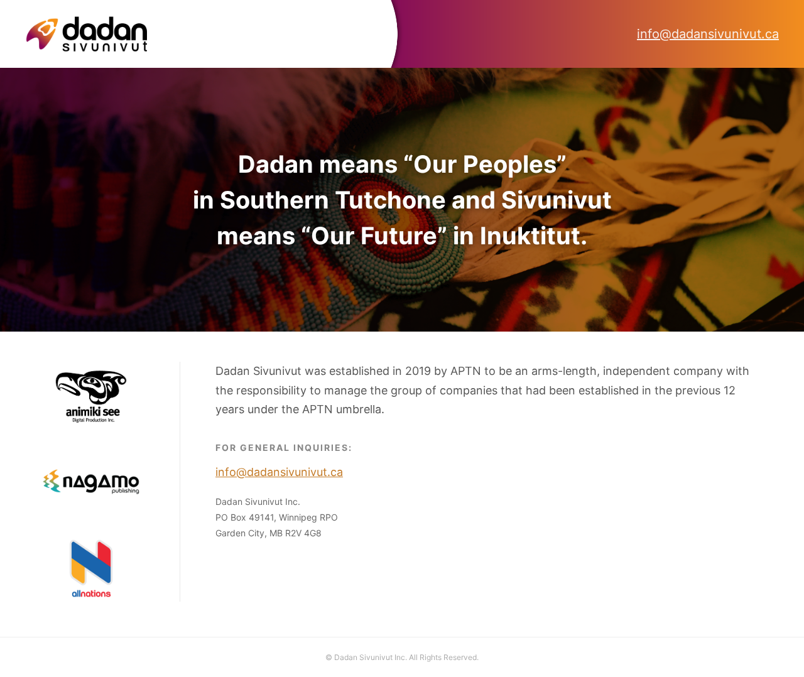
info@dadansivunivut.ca (708, 33)
